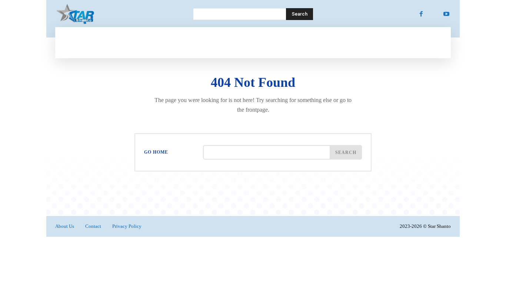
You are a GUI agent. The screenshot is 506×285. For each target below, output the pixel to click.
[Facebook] (421, 14)
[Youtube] (446, 14)
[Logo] (115, 14)
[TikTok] (433, 14)
